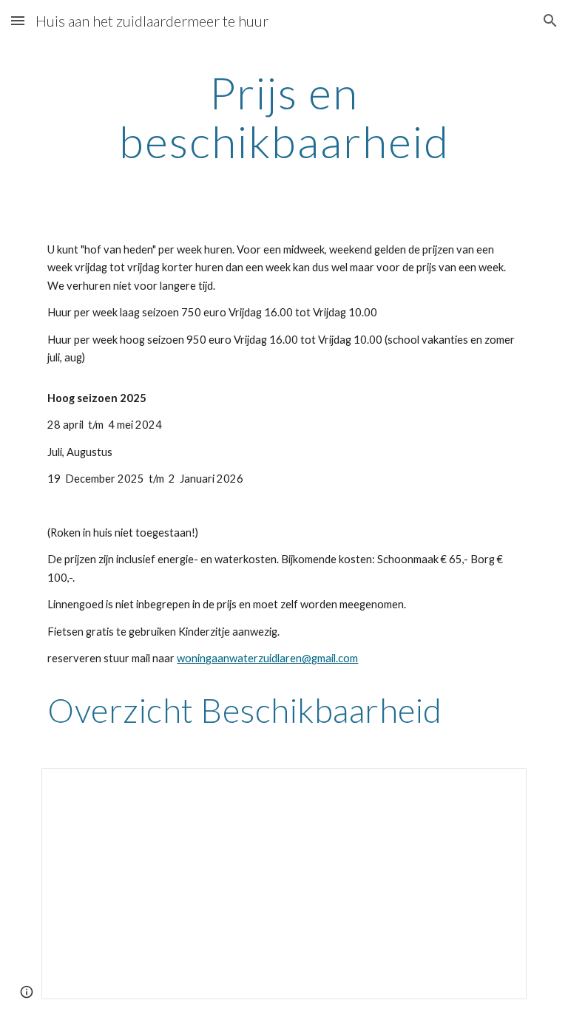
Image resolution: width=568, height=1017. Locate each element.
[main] (283, 116)
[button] (18, 20)
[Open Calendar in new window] (498, 787)
